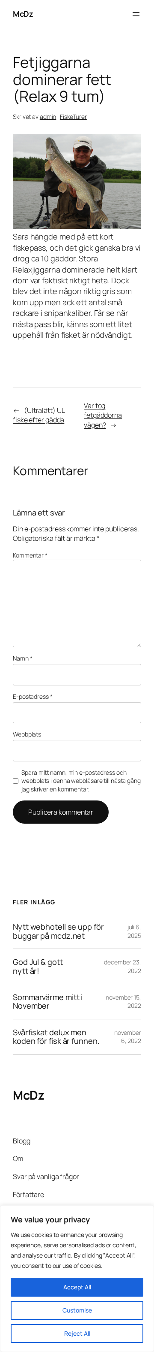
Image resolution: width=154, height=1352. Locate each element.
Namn (22, 658)
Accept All (77, 1287)
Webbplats (27, 734)
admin (48, 116)
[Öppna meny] (136, 14)
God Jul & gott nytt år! (38, 966)
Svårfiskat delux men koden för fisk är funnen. (56, 1037)
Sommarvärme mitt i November (48, 1001)
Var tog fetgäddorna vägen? (103, 415)
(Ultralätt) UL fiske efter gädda (39, 415)
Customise (77, 1310)
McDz (23, 14)
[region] (77, 1278)
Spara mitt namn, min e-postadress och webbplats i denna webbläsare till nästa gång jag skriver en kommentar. (81, 780)
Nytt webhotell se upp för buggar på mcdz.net (58, 931)
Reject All (77, 1333)
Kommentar (30, 555)
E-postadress (33, 696)
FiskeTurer (73, 116)
